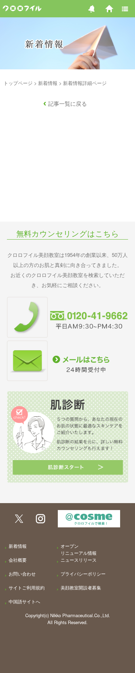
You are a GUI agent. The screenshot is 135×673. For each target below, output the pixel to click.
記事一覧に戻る (67, 103)
